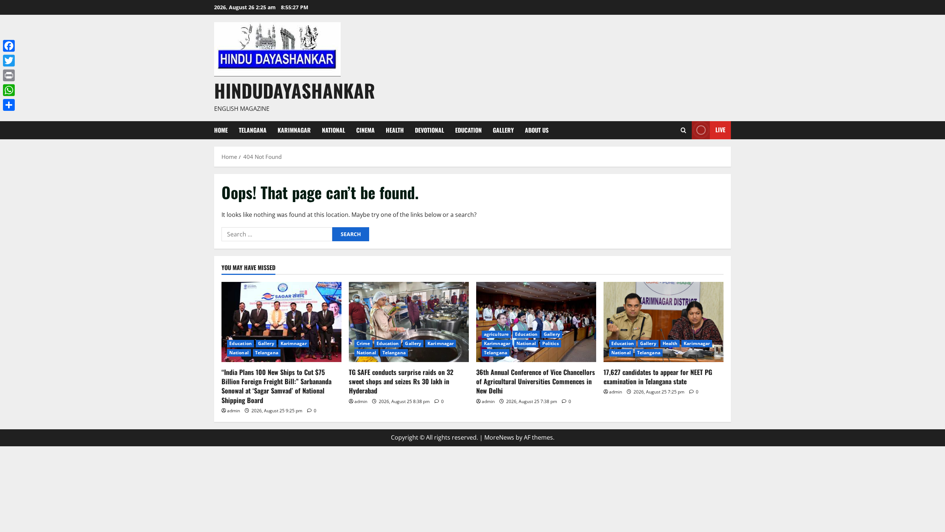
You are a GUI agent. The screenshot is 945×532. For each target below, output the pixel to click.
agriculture (496, 334)
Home (221, 130)
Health (395, 130)
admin (233, 410)
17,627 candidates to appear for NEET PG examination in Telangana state (658, 376)
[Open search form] (683, 130)
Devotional (429, 130)
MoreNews (499, 437)
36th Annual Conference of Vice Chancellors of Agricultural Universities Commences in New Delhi (535, 381)
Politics (550, 343)
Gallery (503, 130)
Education (468, 130)
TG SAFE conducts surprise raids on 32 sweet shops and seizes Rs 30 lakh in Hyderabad (401, 381)
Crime (363, 343)
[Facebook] (8, 45)
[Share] (8, 105)
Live (720, 129)
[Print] (8, 75)
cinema (365, 130)
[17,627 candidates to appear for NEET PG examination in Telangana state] (664, 322)
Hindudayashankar (294, 90)
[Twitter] (8, 60)
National (333, 130)
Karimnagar (294, 130)
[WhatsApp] (8, 90)
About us (537, 130)
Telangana (253, 130)
